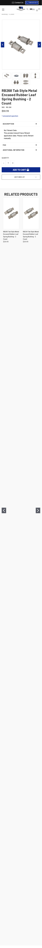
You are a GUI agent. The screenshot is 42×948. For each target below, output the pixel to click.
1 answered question (10, 116)
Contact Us (19, 3)
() (39, 9)
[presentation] (4, 510)
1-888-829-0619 (33, 2)
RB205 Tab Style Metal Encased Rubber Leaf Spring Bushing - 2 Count (11, 235)
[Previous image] (2, 45)
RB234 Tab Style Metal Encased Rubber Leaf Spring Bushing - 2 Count (31, 235)
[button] (32, 9)
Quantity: (5, 158)
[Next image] (39, 45)
